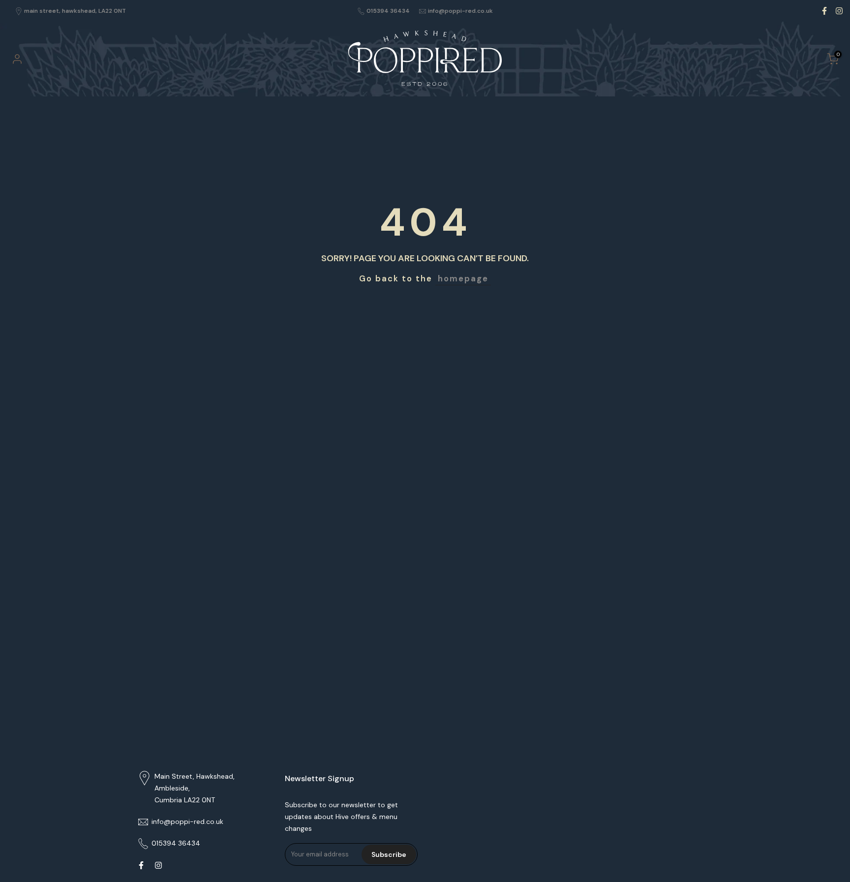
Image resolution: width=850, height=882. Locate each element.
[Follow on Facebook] (824, 11)
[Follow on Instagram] (839, 11)
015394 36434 (388, 11)
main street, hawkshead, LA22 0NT (75, 11)
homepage (463, 279)
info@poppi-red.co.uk (460, 11)
